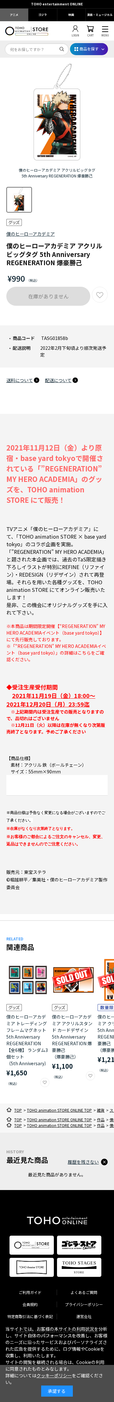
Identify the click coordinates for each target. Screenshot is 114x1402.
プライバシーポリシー (84, 1304)
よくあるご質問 (84, 1292)
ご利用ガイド (30, 1292)
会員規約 (30, 1304)
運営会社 (84, 1316)
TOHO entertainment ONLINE (57, 4)
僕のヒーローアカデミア (30, 234)
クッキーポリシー (54, 1375)
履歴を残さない (83, 1162)
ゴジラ (42, 15)
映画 (71, 15)
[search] (62, 49)
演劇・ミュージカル (100, 15)
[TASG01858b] (19, 200)
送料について (19, 380)
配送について (58, 380)
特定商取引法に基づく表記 (30, 1316)
